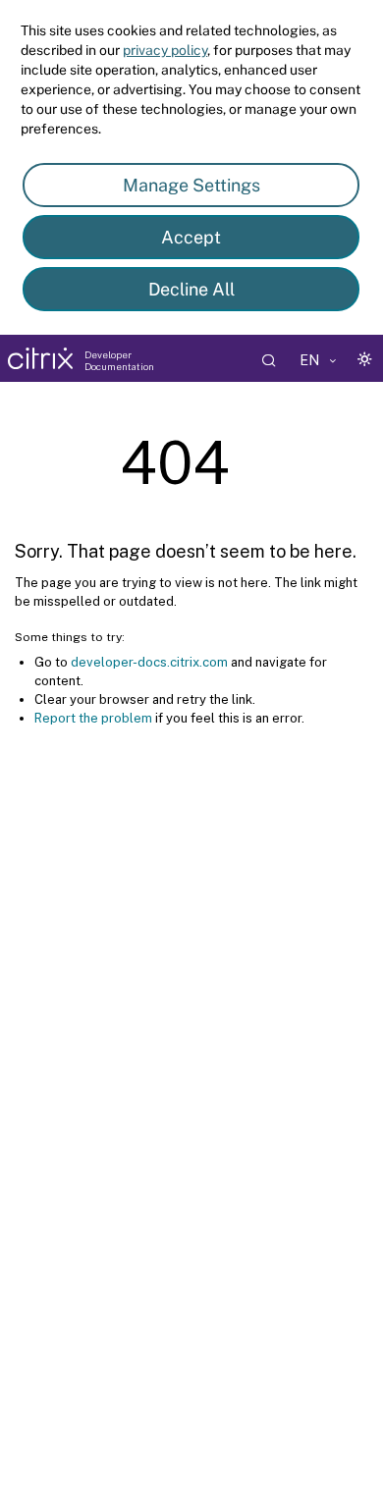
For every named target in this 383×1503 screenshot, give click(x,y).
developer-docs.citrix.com (149, 662)
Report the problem (93, 718)
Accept (191, 237)
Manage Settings (191, 185)
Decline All (191, 289)
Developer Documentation (119, 360)
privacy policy (165, 50)
